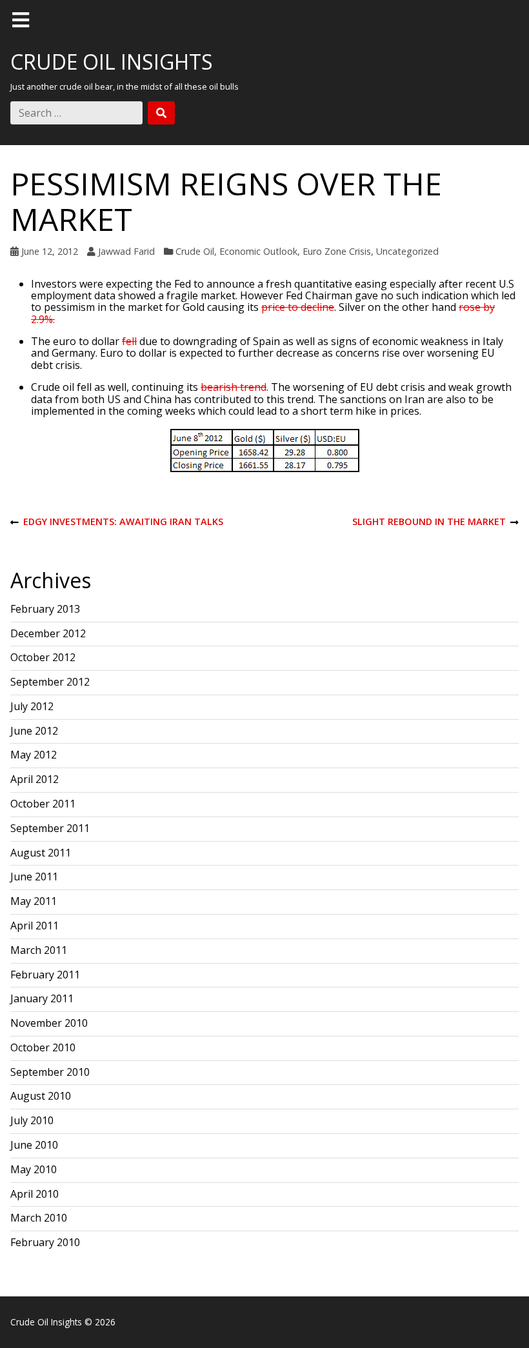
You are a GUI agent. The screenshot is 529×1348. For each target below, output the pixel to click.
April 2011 (34, 925)
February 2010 (45, 1242)
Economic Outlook (258, 251)
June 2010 (34, 1145)
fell (129, 341)
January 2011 (42, 998)
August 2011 (40, 853)
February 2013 (45, 609)
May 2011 (33, 901)
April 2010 (34, 1194)
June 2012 (34, 731)
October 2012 (42, 657)
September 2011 (50, 828)
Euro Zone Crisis (337, 251)
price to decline (297, 307)
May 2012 (33, 755)
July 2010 (32, 1120)
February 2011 (45, 974)
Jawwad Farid (126, 251)
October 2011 (42, 804)
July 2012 (32, 706)
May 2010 (33, 1169)
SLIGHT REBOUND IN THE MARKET (429, 522)
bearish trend (233, 387)
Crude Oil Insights (111, 61)
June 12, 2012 (49, 251)
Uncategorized (407, 251)
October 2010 (42, 1047)
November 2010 (49, 1023)
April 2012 (34, 779)
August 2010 (40, 1096)
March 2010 (38, 1218)
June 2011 (34, 876)
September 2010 (50, 1072)
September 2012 (50, 682)
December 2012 (48, 633)
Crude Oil (194, 251)
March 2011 (38, 950)
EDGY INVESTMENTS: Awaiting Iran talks (116, 522)
